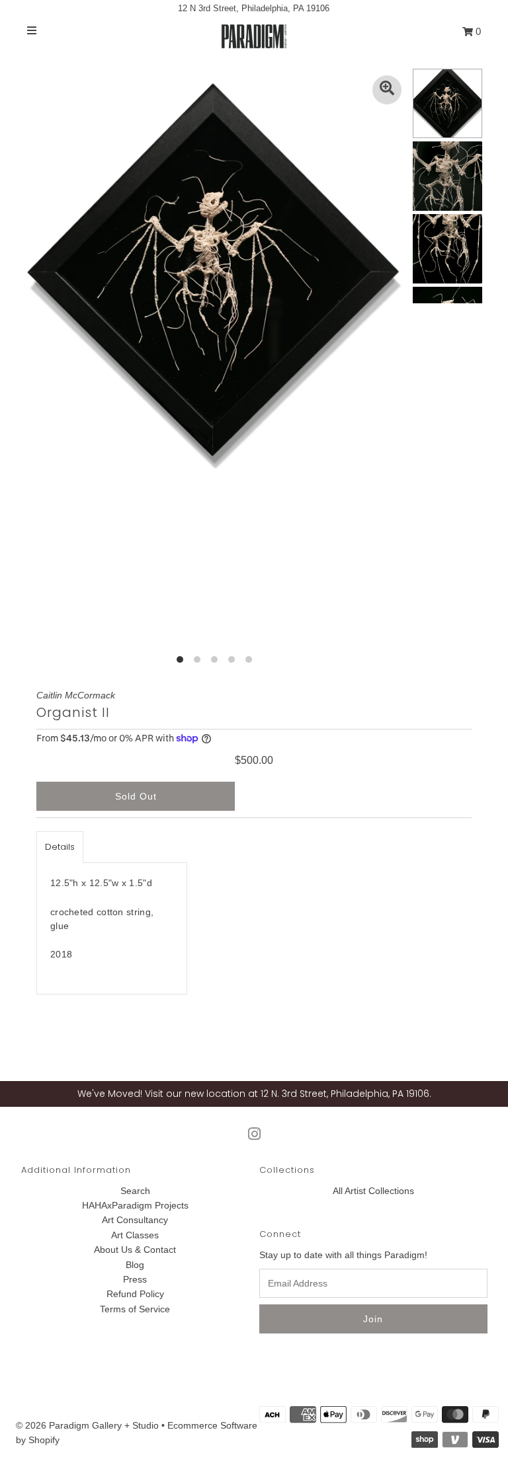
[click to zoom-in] (387, 89)
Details (60, 847)
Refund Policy (135, 1294)
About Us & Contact (135, 1249)
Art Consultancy (135, 1220)
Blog (135, 1264)
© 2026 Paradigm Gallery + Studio (87, 1425)
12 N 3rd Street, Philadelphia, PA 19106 (253, 8)
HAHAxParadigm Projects (135, 1205)
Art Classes (135, 1235)
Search (135, 1190)
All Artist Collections (373, 1190)
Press (135, 1279)
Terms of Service (135, 1309)
